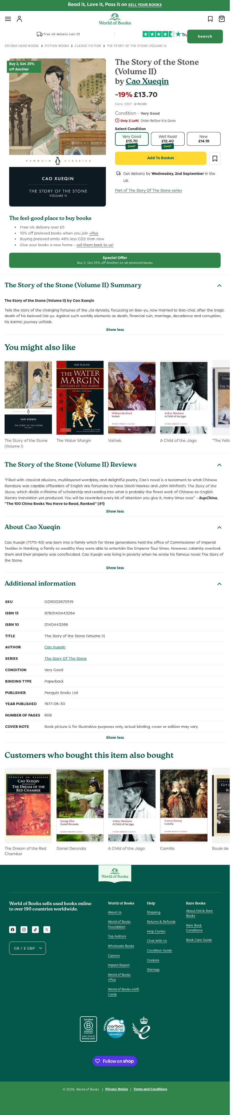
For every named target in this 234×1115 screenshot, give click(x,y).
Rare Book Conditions (194, 928)
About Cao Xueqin (32, 528)
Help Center (156, 931)
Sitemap (153, 969)
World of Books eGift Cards (123, 991)
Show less (115, 329)
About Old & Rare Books (199, 913)
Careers (114, 955)
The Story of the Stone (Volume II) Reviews (71, 465)
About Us (115, 912)
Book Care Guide (199, 940)
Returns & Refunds (161, 921)
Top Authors (117, 936)
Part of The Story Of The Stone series (148, 190)
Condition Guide (159, 950)
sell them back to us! (94, 245)
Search (205, 36)
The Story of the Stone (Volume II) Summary (73, 286)
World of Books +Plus (119, 977)
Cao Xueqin (147, 82)
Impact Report (119, 965)
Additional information (40, 584)
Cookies (153, 960)
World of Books (88, 1089)
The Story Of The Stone (66, 658)
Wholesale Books (121, 946)
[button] (8, 18)
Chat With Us (157, 940)
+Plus (93, 233)
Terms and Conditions (150, 1089)
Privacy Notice (116, 1089)
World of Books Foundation (119, 924)
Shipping (153, 912)
